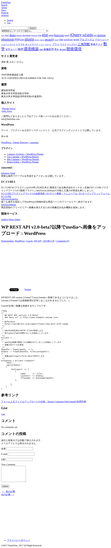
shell (56, 40)
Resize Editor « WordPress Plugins (23, 162)
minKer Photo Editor (10, 219)
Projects (4, 13)
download (26, 35)
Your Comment (8, 464)
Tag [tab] (8, 23)
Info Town (7, 111)
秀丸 (56, 49)
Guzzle (29, 241)
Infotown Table (8, 173)
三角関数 (84, 44)
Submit (5, 486)
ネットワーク (31, 44)
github (51, 35)
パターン (48, 45)
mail (95, 35)
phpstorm (7, 39)
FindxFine (6, 2)
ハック (41, 45)
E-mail (4, 454)
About (4, 7)
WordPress (20, 241)
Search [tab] (10, 20)
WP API (37, 241)
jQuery (76, 34)
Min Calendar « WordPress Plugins (23, 159)
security (49, 39)
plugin (29, 39)
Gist (3, 414)
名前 (3, 448)
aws (7, 35)
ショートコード (8, 44)
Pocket (28, 289)
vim (61, 39)
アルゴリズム (87, 39)
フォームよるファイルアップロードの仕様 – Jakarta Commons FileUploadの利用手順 (43, 401)
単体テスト (96, 44)
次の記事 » (7, 494)
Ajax (2, 35)
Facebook (34, 35)
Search (4, 5)
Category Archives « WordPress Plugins (25, 154)
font (39, 35)
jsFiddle (87, 35)
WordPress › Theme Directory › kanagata (19, 142)
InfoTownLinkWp (9, 199)
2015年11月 (48, 241)
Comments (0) (62, 241)
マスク (63, 44)
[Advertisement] (55, 264)
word (76, 39)
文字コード (11, 49)
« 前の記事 (8, 491)
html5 (67, 35)
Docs (3, 10)
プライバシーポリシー (18, 540)
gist (45, 34)
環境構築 (31, 49)
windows (68, 39)
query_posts (39, 40)
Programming (7, 241)
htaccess (59, 35)
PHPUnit (19, 39)
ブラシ (55, 44)
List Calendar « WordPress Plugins (23, 157)
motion (101, 35)
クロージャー (102, 39)
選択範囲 (63, 50)
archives (5, 15)
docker (19, 35)
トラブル (20, 44)
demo (12, 35)
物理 (20, 49)
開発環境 (74, 49)
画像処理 (48, 49)
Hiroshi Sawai (8, 108)
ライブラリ (72, 44)
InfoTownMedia (8, 204)
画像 (41, 50)
